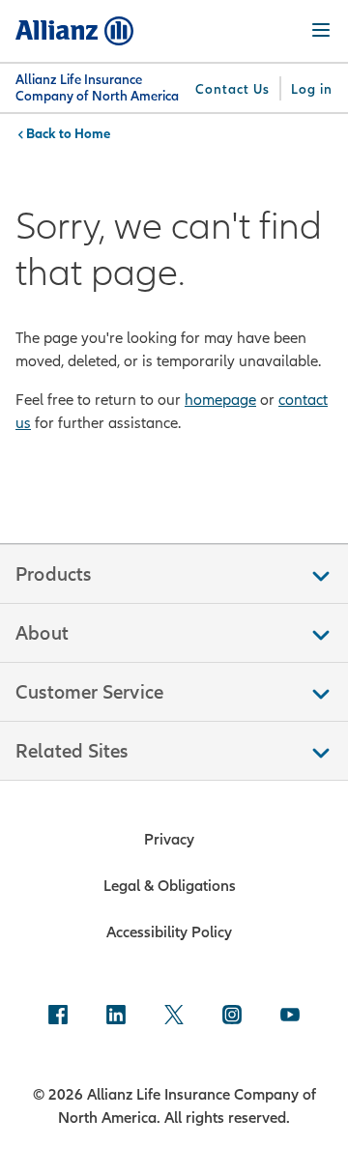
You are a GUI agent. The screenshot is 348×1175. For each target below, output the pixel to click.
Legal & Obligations (169, 885)
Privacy (169, 838)
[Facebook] (58, 1016)
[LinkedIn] (116, 1016)
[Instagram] (232, 1016)
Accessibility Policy (169, 931)
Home (92, 133)
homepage (220, 399)
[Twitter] (174, 1016)
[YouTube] (290, 1016)
